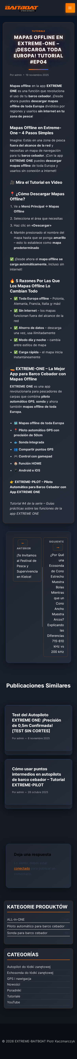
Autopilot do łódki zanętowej (29, 967)
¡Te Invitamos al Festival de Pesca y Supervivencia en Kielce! (27, 563)
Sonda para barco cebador (27, 933)
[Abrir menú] (70, 8)
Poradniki (14, 990)
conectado (22, 868)
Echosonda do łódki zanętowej (30, 973)
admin (18, 74)
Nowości (13, 984)
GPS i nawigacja (19, 979)
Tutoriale (38, 31)
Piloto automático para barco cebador (36, 926)
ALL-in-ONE (16, 919)
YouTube (13, 1002)
